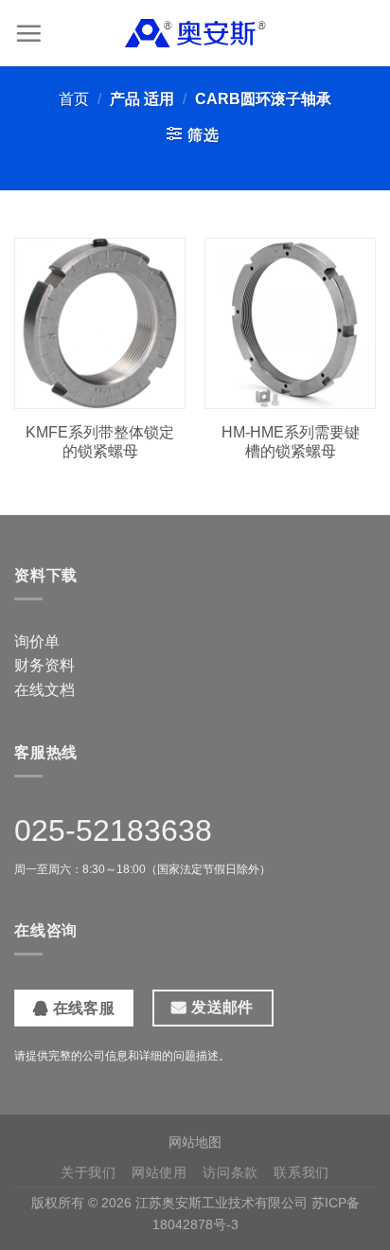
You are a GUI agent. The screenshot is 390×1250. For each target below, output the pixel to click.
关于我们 (88, 1172)
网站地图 (195, 1142)
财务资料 (44, 665)
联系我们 (301, 1172)
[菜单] (28, 33)
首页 (74, 99)
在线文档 (44, 690)
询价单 (37, 642)
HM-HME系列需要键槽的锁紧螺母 (291, 442)
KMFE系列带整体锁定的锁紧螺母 (100, 442)
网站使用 (159, 1172)
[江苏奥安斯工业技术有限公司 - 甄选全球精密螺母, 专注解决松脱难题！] (195, 33)
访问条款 (230, 1172)
